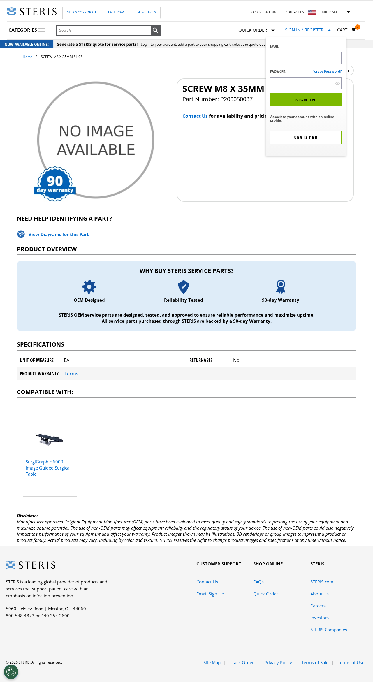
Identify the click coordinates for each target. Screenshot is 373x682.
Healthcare (116, 12)
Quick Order (265, 594)
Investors (319, 618)
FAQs (258, 582)
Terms (71, 373)
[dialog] (306, 97)
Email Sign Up (210, 594)
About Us (319, 594)
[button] (156, 31)
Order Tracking (263, 12)
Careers (318, 606)
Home (28, 56)
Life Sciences (145, 12)
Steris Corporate (82, 12)
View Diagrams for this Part (59, 234)
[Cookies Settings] (11, 672)
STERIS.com (321, 582)
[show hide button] (337, 83)
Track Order (242, 662)
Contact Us (295, 12)
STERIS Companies (328, 629)
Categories (23, 30)
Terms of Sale (314, 662)
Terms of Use (351, 662)
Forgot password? (327, 71)
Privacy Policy (278, 662)
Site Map (212, 662)
